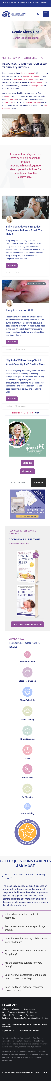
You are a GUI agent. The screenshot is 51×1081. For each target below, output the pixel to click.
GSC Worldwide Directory (29, 1031)
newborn (13, 99)
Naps (27, 758)
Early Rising (27, 777)
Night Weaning (27, 739)
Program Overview (8, 1031)
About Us (15, 1009)
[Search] (38, 14)
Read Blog (12, 265)
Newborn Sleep (27, 661)
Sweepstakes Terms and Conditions (27, 1018)
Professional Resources (16, 1012)
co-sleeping (31, 102)
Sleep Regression (27, 681)
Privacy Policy (17, 1015)
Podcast (5, 1009)
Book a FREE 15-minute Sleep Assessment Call (25, 4)
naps (39, 102)
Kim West (35, 76)
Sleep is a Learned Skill (19, 310)
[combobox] (19, 482)
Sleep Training (27, 719)
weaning (8, 102)
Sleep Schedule (27, 700)
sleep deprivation (27, 73)
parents (8, 96)
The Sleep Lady (9, 1005)
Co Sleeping (27, 797)
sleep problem (37, 85)
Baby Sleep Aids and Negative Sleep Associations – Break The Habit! (24, 230)
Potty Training (27, 813)
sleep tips (26, 76)
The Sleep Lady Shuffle (23, 79)
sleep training (36, 82)
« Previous (15, 413)
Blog (46, 1018)
